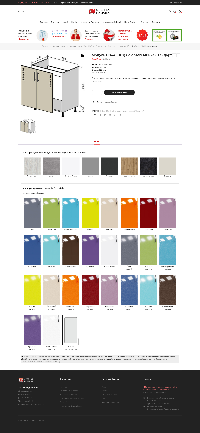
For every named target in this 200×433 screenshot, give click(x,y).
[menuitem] (44, 22)
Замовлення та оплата (69, 391)
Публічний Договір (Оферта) (72, 398)
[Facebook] (19, 11)
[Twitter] (105, 115)
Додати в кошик (119, 92)
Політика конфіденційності (71, 406)
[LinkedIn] (120, 115)
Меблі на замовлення (111, 402)
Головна (45, 46)
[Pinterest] (110, 115)
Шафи (104, 391)
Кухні (104, 387)
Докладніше (23, 39)
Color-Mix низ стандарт (105, 46)
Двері (104, 398)
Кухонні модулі (59, 46)
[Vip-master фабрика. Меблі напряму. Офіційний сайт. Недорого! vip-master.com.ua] (100, 11)
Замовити (89, 39)
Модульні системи (109, 395)
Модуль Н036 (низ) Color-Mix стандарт (174, 55)
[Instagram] (22, 11)
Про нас (63, 387)
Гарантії (63, 402)
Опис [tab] (96, 141)
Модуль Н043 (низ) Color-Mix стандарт (178, 55)
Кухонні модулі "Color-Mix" (81, 46)
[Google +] (115, 115)
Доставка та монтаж (68, 395)
